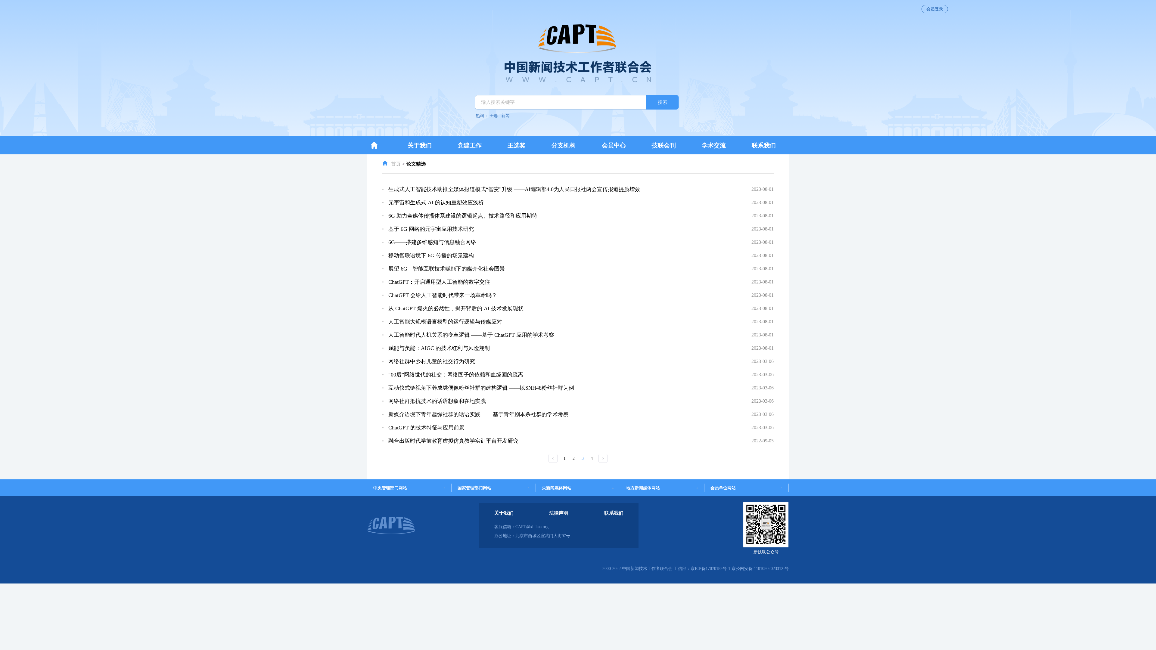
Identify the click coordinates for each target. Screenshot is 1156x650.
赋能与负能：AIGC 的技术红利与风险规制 (439, 348)
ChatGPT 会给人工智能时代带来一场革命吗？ (442, 295)
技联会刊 (664, 145)
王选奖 (517, 145)
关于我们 (420, 145)
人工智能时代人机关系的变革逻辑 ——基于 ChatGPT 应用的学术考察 (471, 335)
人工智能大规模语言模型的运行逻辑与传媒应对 (445, 322)
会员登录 (934, 9)
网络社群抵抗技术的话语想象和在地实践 (437, 401)
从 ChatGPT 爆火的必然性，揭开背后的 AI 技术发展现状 (456, 308)
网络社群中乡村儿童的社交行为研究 (431, 361)
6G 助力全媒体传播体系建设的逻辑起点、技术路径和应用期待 (462, 216)
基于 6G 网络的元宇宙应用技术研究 (431, 229)
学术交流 (714, 145)
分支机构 (564, 145)
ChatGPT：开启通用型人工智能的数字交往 (439, 282)
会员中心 (614, 145)
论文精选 (416, 163)
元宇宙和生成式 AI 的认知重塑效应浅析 (436, 203)
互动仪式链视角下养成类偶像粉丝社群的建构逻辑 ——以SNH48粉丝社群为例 (481, 388)
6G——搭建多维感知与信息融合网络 (432, 242)
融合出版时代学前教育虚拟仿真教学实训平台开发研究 (453, 441)
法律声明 (558, 512)
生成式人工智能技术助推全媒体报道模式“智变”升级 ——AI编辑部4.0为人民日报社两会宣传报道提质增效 (514, 189)
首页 (396, 163)
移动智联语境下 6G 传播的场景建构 (431, 255)
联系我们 (764, 145)
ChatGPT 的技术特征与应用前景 (426, 428)
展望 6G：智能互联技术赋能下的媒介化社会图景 (446, 269)
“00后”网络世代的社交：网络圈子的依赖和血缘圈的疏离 (455, 375)
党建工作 (470, 145)
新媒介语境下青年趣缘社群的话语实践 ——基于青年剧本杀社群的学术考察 (478, 414)
